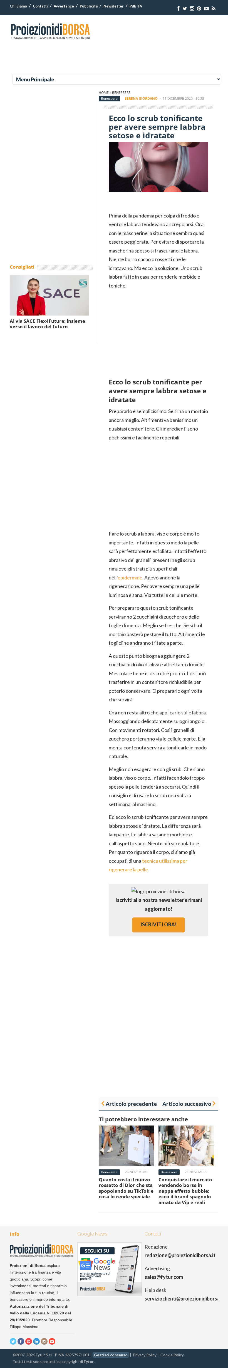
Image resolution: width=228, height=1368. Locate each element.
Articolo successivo (186, 1103)
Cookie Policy (172, 1354)
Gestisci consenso (111, 1354)
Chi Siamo (18, 6)
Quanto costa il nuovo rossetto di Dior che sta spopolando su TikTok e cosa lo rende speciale (126, 1188)
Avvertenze (64, 6)
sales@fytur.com (164, 1277)
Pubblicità (89, 6)
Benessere (121, 92)
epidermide (130, 577)
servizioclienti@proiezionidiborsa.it (184, 1299)
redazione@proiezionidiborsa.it (180, 1255)
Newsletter (113, 6)
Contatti (40, 6)
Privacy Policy (145, 1354)
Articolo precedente (131, 1103)
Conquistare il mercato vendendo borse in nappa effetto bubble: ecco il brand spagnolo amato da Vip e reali (185, 1191)
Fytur (89, 1361)
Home (104, 92)
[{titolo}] (178, 8)
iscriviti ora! (158, 924)
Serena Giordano (141, 98)
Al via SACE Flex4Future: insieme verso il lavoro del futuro (47, 324)
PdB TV (136, 6)
